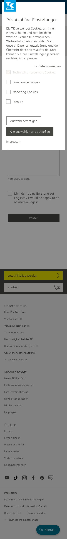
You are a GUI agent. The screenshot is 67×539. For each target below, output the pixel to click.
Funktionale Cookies (26, 82)
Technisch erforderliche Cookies (34, 72)
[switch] (48, 66)
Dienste (18, 102)
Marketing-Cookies (25, 92)
